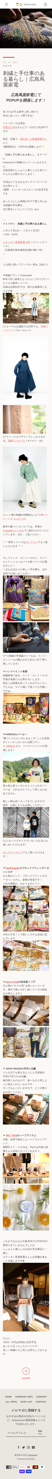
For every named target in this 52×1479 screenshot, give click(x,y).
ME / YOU (11, 1135)
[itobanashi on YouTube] (33, 1447)
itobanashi (32, 1455)
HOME (8, 1396)
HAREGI (10, 746)
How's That (11, 981)
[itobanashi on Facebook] (18, 1447)
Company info (24, 1396)
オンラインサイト (13, 852)
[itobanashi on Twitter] (23, 1447)
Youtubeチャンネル (13, 530)
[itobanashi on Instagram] (28, 1447)
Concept (41, 1396)
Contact (41, 1401)
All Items (11, 1401)
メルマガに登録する (26, 1410)
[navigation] (6, 4)
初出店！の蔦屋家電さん (33, 139)
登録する (40, 1432)
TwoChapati (12, 868)
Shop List (26, 1401)
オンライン (32, 542)
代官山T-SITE (10, 127)
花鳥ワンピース (16, 440)
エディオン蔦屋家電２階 (16, 242)
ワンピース (19, 518)
